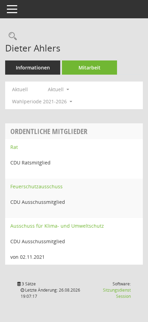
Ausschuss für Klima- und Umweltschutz (57, 225)
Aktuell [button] (56, 89)
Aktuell (20, 89)
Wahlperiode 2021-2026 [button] (40, 101)
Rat (14, 147)
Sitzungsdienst (117, 293)
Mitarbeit (89, 67)
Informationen (33, 67)
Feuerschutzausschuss (36, 186)
